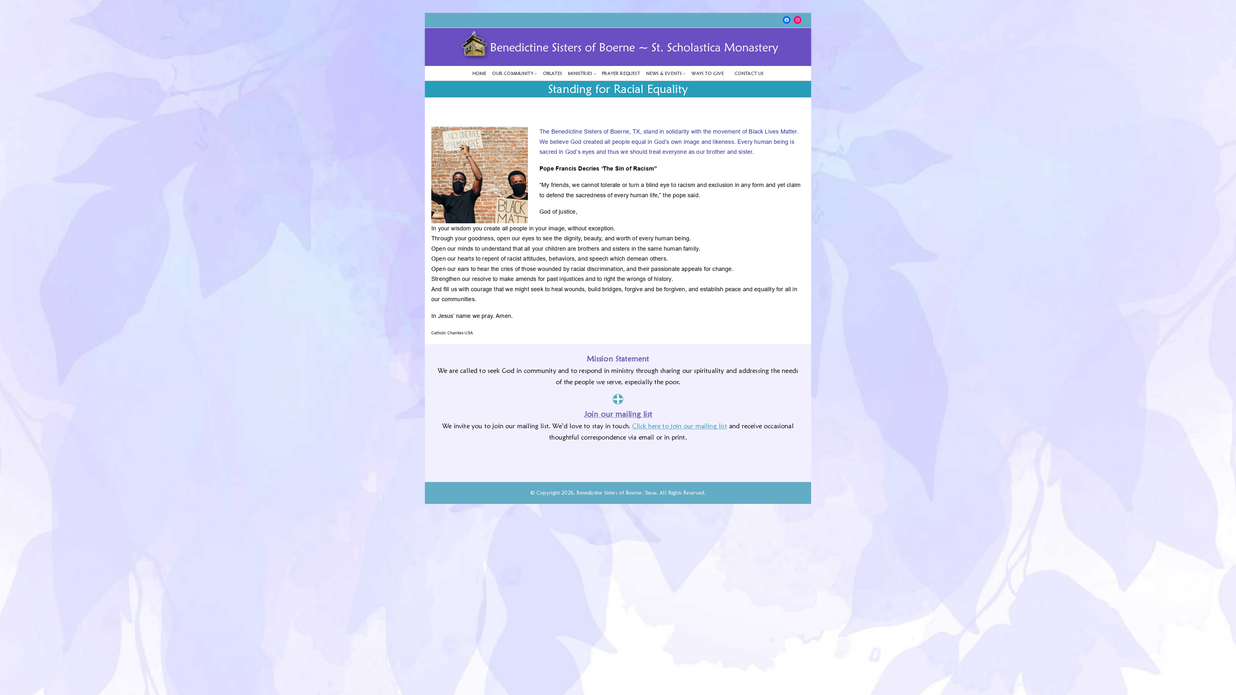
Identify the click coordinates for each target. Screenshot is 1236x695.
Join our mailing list (618, 414)
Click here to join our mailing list (679, 426)
